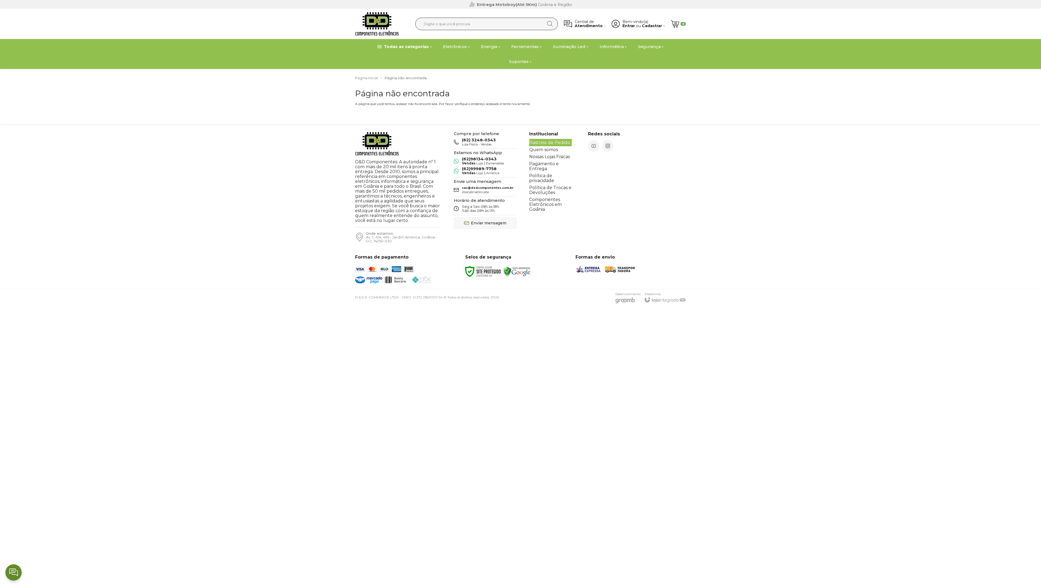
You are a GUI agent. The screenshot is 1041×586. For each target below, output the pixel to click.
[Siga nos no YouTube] (593, 146)
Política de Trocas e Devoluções (550, 190)
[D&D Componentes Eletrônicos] (377, 24)
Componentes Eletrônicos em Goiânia (545, 204)
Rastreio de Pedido (549, 142)
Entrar (628, 26)
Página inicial (366, 78)
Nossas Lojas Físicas (549, 156)
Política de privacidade (541, 178)
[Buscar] (550, 24)
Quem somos (543, 149)
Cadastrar (652, 26)
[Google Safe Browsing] (517, 271)
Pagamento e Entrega (544, 166)
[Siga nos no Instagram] (607, 146)
